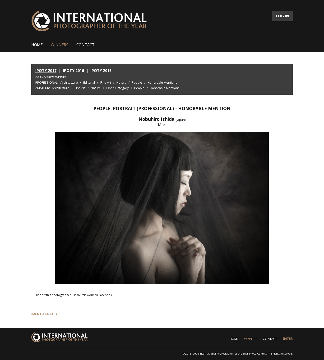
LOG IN (282, 15)
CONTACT (85, 44)
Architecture (69, 82)
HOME (37, 44)
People (137, 82)
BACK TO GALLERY (44, 314)
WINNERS (59, 44)
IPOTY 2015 (100, 70)
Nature (121, 82)
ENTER (287, 339)
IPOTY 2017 (45, 70)
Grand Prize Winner (51, 77)
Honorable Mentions (162, 82)
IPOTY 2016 (73, 70)
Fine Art (105, 82)
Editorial (89, 82)
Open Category (117, 88)
